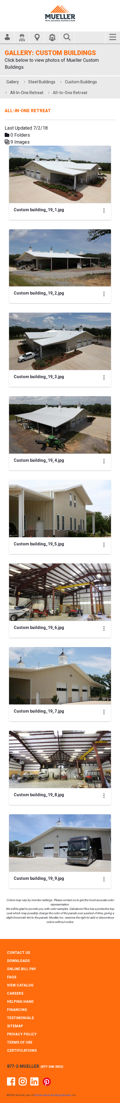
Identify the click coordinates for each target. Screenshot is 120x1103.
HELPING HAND (20, 1002)
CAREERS (15, 993)
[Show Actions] (104, 210)
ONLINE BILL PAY (21, 969)
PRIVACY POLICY (22, 1034)
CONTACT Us (18, 953)
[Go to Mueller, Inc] (60, 13)
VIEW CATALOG (20, 985)
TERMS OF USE (19, 1042)
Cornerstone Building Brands (53, 1095)
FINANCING (17, 1010)
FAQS (11, 977)
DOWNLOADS (18, 961)
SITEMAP (15, 1026)
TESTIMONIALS (20, 1018)
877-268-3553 (52, 1067)
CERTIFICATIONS (22, 1051)
